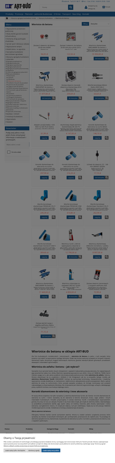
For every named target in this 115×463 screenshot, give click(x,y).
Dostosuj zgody (34, 450)
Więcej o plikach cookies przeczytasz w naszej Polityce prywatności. (26, 446)
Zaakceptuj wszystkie (51, 450)
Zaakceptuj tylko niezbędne (15, 450)
